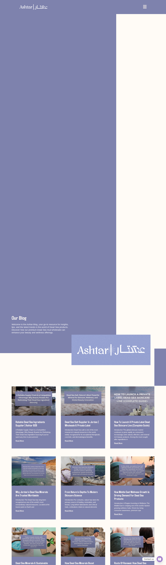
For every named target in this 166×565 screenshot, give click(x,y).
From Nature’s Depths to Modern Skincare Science (81, 493)
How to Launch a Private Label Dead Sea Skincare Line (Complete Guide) (132, 423)
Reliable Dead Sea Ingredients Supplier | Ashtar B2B (30, 423)
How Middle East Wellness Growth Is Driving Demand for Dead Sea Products (131, 495)
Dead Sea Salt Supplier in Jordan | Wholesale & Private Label (82, 423)
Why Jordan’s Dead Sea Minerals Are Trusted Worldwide (32, 493)
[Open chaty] (160, 559)
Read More (20, 441)
